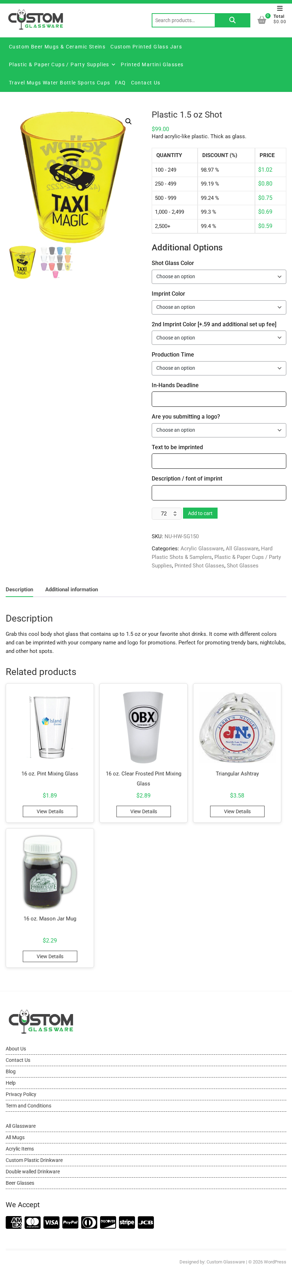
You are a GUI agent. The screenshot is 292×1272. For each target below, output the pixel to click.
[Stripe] (127, 1223)
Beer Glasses (20, 1183)
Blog (11, 1071)
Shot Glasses (243, 565)
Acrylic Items (20, 1149)
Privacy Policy (21, 1094)
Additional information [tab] (71, 589)
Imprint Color (168, 293)
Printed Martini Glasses (152, 64)
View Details (50, 811)
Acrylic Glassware (202, 548)
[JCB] (146, 1223)
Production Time (173, 354)
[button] (128, 121)
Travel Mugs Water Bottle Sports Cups (59, 82)
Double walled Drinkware (33, 1171)
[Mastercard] (33, 1223)
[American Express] (14, 1223)
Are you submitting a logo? (186, 416)
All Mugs (15, 1137)
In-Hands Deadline (175, 385)
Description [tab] (19, 589)
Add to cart (200, 513)
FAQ (120, 82)
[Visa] (51, 1223)
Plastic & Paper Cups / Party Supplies (59, 64)
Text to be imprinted (177, 447)
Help (11, 1083)
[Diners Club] (89, 1223)
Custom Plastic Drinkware (34, 1160)
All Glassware (242, 548)
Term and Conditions (28, 1106)
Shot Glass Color (173, 263)
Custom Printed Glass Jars (146, 47)
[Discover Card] (108, 1223)
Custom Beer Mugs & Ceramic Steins (57, 47)
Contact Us (146, 82)
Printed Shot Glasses (199, 565)
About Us (16, 1049)
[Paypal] (70, 1223)
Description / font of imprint (187, 478)
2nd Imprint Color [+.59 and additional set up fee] (214, 324)
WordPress (275, 1262)
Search (232, 20)
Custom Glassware (226, 1262)
